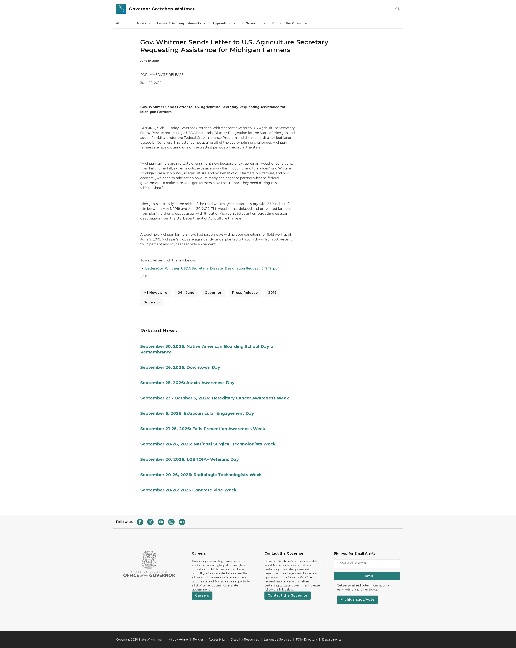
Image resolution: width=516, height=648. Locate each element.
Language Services (277, 639)
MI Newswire (155, 293)
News (141, 23)
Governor (213, 293)
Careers (202, 595)
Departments (331, 639)
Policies (198, 639)
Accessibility (217, 639)
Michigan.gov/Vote (357, 599)
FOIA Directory (306, 639)
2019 (272, 293)
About (121, 23)
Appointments (223, 23)
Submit (366, 576)
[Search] (397, 8)
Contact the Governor (289, 23)
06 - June (186, 293)
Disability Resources (245, 639)
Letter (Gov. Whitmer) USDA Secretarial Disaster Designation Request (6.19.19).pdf (212, 268)
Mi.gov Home (178, 639)
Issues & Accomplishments (179, 23)
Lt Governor (251, 23)
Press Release (245, 293)
